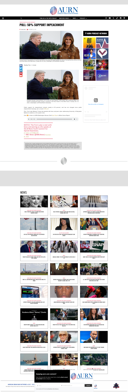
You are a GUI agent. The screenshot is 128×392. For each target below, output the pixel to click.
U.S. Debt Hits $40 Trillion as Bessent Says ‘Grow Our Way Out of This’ (94, 280)
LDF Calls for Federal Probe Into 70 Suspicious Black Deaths (34, 235)
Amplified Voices (64, 18)
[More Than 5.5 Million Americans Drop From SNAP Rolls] (94, 247)
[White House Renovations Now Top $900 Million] (94, 359)
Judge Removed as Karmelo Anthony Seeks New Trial (64, 302)
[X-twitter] (113, 18)
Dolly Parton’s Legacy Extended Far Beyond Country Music (34, 212)
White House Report (29, 22)
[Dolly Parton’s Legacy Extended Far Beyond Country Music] (34, 201)
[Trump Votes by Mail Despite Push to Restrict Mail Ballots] (64, 314)
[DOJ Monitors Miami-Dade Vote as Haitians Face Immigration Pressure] (94, 314)
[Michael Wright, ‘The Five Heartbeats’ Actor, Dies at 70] (64, 247)
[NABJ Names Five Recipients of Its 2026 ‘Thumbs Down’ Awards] (94, 337)
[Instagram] (106, 18)
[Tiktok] (117, 18)
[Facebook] (120, 18)
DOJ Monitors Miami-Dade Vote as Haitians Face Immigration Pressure (94, 325)
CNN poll (46, 108)
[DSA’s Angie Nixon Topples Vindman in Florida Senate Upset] (94, 292)
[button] (21, 65)
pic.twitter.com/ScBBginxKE (31, 132)
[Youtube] (109, 18)
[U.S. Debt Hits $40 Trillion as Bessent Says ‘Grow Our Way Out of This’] (94, 269)
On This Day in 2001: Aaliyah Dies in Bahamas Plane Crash (64, 235)
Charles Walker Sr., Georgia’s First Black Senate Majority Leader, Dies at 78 (64, 280)
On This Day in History (64, 233)
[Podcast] (124, 18)
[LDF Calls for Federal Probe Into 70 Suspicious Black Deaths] (34, 224)
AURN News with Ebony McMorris (34, 210)
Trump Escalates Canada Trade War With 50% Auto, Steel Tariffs (34, 257)
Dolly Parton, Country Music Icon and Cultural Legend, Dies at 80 (64, 212)
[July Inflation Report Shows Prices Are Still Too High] (64, 359)
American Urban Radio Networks (92, 119)
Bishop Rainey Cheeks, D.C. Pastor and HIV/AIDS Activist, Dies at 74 (34, 325)
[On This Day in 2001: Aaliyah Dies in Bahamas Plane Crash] (64, 224)
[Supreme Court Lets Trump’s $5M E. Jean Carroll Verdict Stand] (64, 337)
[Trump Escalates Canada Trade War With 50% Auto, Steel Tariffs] (34, 247)
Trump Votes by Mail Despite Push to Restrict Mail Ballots (64, 325)
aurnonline (104, 119)
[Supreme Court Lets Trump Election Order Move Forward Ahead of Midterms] (94, 201)
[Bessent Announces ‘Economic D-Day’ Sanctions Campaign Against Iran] (94, 224)
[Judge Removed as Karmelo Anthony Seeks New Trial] (64, 292)
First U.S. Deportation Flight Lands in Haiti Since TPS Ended (34, 280)
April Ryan (55, 115)
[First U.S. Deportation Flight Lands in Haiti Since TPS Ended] (34, 269)
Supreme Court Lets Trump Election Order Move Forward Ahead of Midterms (94, 212)
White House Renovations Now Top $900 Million (93, 370)
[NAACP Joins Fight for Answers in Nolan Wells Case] (34, 337)
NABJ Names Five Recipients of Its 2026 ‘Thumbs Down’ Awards (94, 347)
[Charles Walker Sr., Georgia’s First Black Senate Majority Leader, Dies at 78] (64, 269)
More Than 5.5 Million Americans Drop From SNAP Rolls (94, 257)
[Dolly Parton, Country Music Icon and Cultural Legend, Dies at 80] (64, 201)
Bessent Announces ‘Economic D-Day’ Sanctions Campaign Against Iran (93, 235)
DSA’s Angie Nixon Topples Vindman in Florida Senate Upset (94, 302)
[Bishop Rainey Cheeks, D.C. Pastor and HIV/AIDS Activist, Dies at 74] (34, 314)
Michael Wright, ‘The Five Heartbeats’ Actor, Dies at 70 (64, 257)
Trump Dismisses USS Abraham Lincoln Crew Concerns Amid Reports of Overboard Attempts (34, 370)
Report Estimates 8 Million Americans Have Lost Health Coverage (34, 302)
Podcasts (82, 18)
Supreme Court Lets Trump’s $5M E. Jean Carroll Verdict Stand (64, 347)
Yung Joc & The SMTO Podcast (48, 18)
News (74, 18)
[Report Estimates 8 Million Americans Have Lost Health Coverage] (34, 292)
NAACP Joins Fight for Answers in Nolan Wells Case (34, 347)
